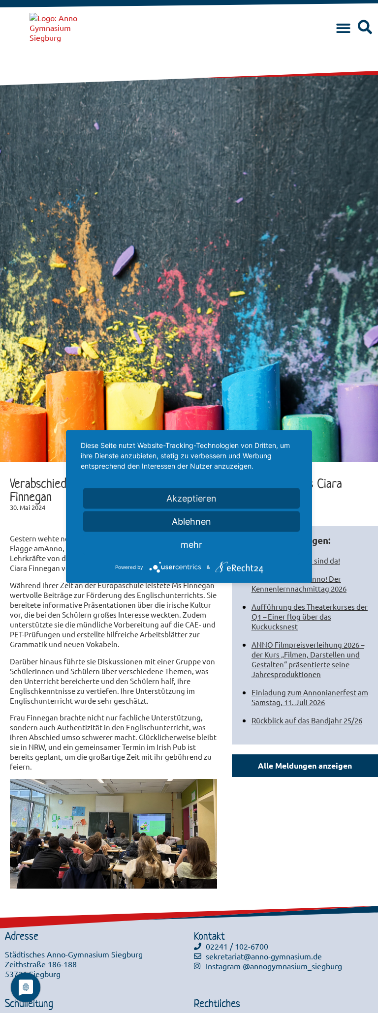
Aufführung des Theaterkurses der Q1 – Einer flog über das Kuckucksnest (310, 616)
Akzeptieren (191, 498)
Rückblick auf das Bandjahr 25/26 (307, 720)
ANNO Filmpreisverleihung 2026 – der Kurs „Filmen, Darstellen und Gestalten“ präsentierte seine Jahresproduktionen (308, 659)
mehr (191, 544)
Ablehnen (191, 521)
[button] (343, 28)
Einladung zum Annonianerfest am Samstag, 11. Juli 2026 (310, 697)
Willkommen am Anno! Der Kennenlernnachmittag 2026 (299, 583)
